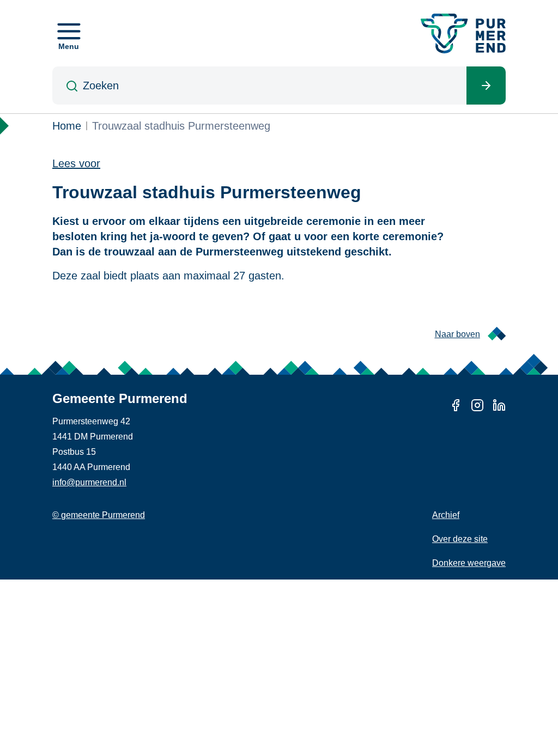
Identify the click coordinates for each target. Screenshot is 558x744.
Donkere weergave (469, 563)
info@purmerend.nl (89, 482)
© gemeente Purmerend (98, 515)
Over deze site (460, 539)
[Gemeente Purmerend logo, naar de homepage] (463, 33)
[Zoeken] (486, 85)
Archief (445, 515)
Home (66, 126)
